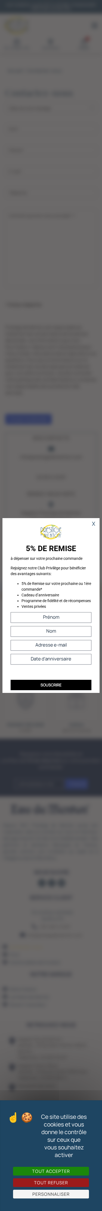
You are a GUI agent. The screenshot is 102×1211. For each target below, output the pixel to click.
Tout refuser (51, 1183)
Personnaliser (51, 1194)
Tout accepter (51, 1171)
